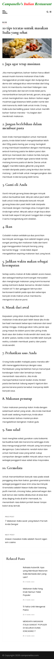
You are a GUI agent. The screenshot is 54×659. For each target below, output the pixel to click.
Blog (4, 22)
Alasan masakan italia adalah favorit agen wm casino (26, 541)
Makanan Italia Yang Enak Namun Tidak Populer (33, 592)
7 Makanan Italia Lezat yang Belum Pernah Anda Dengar (26, 523)
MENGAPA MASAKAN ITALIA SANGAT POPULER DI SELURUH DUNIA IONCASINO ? (35, 626)
